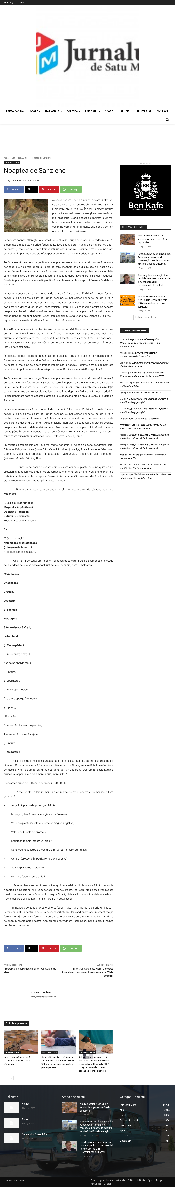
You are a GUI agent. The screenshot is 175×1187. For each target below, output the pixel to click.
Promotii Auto (127, 424)
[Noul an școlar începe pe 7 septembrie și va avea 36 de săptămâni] (21, 1042)
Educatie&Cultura (20, 157)
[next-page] (11, 1078)
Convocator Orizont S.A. (35, 1134)
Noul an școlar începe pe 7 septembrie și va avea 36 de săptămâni (17, 1060)
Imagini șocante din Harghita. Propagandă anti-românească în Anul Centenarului (140, 343)
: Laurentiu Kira (19, 180)
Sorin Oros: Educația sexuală (144, 418)
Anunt (25, 1103)
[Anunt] (11, 1107)
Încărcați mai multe (144, 317)
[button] (167, 119)
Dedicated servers (129, 454)
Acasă (7, 157)
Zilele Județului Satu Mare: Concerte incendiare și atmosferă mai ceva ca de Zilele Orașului (87, 972)
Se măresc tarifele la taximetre (144, 392)
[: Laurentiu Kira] (6, 180)
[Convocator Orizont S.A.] (11, 1138)
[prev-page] (6, 1078)
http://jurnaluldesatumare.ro (43, 997)
